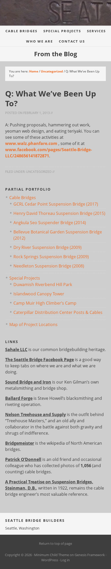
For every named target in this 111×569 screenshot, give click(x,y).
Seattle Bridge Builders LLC (51, 15)
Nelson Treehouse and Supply (35, 414)
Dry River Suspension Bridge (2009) (47, 247)
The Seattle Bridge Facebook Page (39, 359)
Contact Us (72, 41)
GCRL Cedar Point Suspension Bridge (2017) (55, 204)
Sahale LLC (16, 349)
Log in (65, 560)
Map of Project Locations (33, 324)
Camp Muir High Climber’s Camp (44, 303)
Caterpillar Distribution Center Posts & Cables (57, 312)
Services (96, 31)
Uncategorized (39, 171)
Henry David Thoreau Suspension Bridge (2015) (59, 213)
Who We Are (39, 41)
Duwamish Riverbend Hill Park (42, 284)
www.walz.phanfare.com (31, 143)
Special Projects (62, 31)
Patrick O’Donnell (23, 459)
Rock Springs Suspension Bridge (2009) (51, 256)
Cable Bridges (21, 31)
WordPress (49, 560)
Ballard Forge (19, 398)
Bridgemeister (19, 443)
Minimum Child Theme (51, 554)
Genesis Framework (90, 554)
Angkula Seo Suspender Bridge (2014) (49, 222)
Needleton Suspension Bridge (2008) (48, 266)
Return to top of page (55, 543)
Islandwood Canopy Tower (38, 294)
